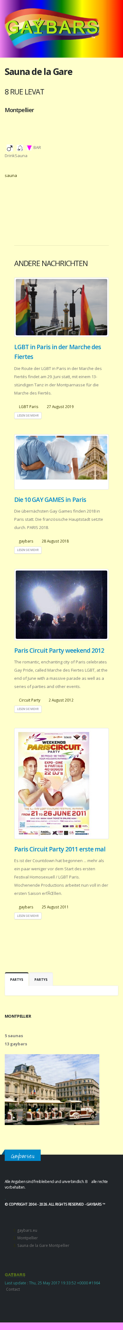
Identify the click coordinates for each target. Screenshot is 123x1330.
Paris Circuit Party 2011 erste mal (59, 849)
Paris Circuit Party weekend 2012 (59, 650)
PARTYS (16, 979)
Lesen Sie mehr (28, 415)
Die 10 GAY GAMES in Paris (50, 499)
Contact (13, 1289)
